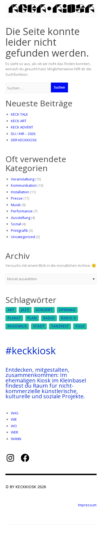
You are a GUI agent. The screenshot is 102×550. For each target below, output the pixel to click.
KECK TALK (19, 114)
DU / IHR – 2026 (23, 133)
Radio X (68, 318)
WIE (14, 419)
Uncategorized (23, 236)
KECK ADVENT (22, 127)
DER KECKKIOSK (24, 140)
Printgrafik (19, 230)
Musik (16, 204)
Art (11, 310)
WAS (14, 413)
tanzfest (60, 326)
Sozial (16, 223)
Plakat (14, 318)
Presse (17, 198)
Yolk (80, 326)
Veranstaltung (22, 179)
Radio (49, 318)
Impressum (87, 504)
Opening (67, 310)
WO (14, 425)
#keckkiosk (30, 350)
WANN (16, 438)
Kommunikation (24, 185)
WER (14, 432)
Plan (32, 318)
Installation (20, 191)
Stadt (39, 326)
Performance (22, 211)
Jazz (25, 310)
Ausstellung (20, 217)
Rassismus (17, 326)
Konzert (44, 310)
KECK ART (18, 120)
